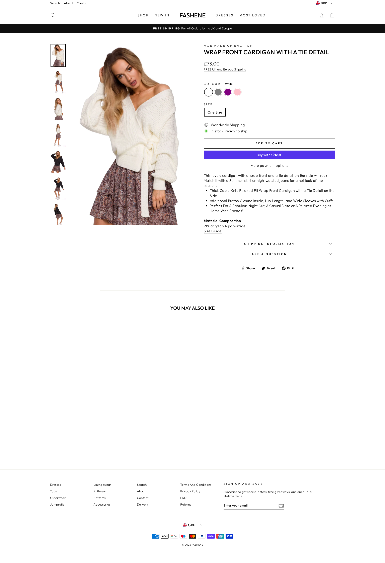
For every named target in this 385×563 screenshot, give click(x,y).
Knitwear (99, 491)
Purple (228, 92)
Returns (185, 504)
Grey (218, 92)
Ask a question (269, 254)
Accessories (101, 504)
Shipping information (269, 244)
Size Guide (213, 231)
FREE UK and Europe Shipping (225, 69)
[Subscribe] (281, 505)
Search (55, 3)
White (209, 92)
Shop (143, 15)
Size (208, 104)
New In (162, 15)
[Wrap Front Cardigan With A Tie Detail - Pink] (92, 446)
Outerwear (58, 498)
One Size (215, 112)
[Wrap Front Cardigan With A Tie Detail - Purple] (87, 446)
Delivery (143, 504)
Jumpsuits (57, 504)
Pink (237, 92)
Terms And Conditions (195, 485)
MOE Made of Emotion (228, 45)
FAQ (183, 498)
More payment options (269, 165)
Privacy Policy (190, 491)
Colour (218, 84)
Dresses (224, 15)
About (68, 3)
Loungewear (102, 485)
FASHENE (192, 15)
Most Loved (252, 15)
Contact (82, 3)
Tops (53, 491)
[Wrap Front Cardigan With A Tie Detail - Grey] (81, 446)
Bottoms (99, 498)
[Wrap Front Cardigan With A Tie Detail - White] (76, 446)
